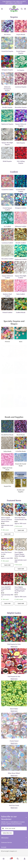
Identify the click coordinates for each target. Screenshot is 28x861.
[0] (25, 9)
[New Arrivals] (7, 26)
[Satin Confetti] (20, 285)
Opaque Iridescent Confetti (7, 276)
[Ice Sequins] (21, 61)
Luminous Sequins (20, 87)
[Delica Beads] (7, 443)
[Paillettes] (7, 384)
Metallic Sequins (7, 107)
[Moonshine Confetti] (7, 250)
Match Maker (14, 708)
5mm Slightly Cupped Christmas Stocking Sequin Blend (20, 589)
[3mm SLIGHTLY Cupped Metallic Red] (7, 579)
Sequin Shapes (20, 376)
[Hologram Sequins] (7, 61)
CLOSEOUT (20, 409)
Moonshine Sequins (21, 107)
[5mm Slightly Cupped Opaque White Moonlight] (21, 544)
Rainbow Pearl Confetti (7, 295)
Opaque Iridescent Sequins (20, 125)
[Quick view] (10, 513)
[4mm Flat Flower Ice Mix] (7, 544)
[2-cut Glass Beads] (20, 443)
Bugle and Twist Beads (7, 468)
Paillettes (7, 392)
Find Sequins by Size (14, 676)
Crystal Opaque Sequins (20, 52)
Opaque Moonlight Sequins (7, 143)
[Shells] (7, 401)
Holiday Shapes (7, 376)
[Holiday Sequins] (7, 367)
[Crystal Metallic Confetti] (20, 181)
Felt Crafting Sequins (20, 162)
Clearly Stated (14, 741)
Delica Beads (7, 451)
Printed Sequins (20, 392)
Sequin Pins (7, 486)
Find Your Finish (14, 805)
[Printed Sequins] (20, 384)
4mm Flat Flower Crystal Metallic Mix (21, 518)
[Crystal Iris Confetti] (7, 181)
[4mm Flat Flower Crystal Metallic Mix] (21, 509)
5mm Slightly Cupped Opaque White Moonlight (20, 554)
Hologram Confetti (20, 208)
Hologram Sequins (7, 70)
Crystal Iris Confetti (7, 189)
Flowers (7, 341)
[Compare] (7, 513)
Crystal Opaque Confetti (7, 209)
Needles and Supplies (20, 490)
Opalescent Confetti (21, 259)
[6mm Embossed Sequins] (20, 351)
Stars (20, 341)
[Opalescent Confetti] (20, 251)
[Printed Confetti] (7, 304)
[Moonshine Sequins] (21, 99)
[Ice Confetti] (7, 218)
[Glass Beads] (7, 426)
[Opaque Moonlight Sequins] (7, 134)
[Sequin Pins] (7, 477)
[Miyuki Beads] (20, 426)
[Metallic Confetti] (20, 234)
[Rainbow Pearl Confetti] (7, 285)
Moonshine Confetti (7, 259)
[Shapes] (20, 367)
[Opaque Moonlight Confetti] (20, 267)
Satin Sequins (21, 143)
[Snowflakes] (7, 351)
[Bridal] (7, 153)
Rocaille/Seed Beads (7, 435)
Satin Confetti (20, 294)
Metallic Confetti (21, 243)
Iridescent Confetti (20, 226)
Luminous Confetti (7, 243)
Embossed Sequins (20, 359)
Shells (7, 410)
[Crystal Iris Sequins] (7, 43)
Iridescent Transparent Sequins (7, 88)
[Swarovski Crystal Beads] (20, 457)
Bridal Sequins (7, 161)
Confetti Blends (20, 312)
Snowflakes (7, 359)
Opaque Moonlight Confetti (20, 276)
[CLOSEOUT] (20, 400)
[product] (4, 859)
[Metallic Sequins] (7, 99)
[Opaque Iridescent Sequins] (21, 116)
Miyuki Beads (21, 435)
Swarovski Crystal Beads (20, 464)
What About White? (14, 773)
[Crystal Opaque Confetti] (7, 199)
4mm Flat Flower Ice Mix (6, 553)
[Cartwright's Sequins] (14, 9)
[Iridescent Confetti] (20, 218)
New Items (7, 34)
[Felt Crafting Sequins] (21, 153)
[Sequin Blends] (21, 26)
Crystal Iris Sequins (7, 51)
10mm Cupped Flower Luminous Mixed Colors (6, 519)
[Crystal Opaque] (21, 43)
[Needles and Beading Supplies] (20, 479)
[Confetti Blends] (20, 304)
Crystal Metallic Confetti (20, 190)
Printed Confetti (7, 312)
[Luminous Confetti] (7, 234)
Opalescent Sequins (7, 124)
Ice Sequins (20, 70)
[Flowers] (7, 333)
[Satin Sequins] (21, 134)
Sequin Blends (20, 34)
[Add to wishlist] (4, 513)
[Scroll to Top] (25, 852)
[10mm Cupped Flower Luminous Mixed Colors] (7, 509)
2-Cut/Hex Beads (21, 451)
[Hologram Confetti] (20, 199)
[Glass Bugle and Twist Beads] (7, 459)
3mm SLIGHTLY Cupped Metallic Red (6, 589)
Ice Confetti (7, 226)
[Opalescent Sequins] (7, 116)
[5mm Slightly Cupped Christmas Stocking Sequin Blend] (21, 579)
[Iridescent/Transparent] (7, 78)
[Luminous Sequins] (21, 78)
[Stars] (20, 333)
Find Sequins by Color (14, 644)
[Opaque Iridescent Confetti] (7, 267)
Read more (14, 646)
